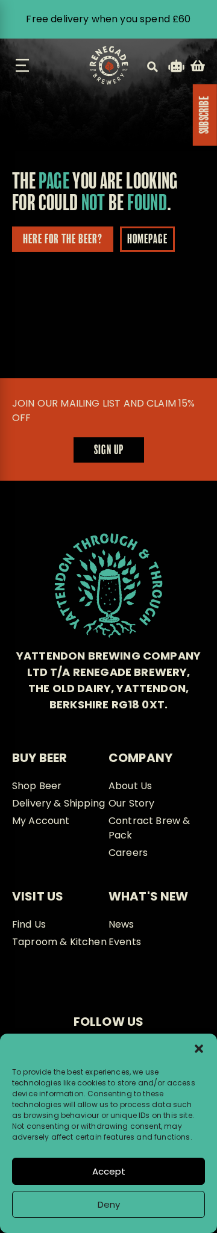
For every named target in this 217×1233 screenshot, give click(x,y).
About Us (130, 786)
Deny (109, 1204)
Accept (108, 1171)
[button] (199, 1049)
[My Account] (176, 67)
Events (124, 942)
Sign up (109, 451)
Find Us (29, 924)
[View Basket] (197, 68)
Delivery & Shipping (58, 803)
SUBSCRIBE (205, 115)
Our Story (131, 803)
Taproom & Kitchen (59, 942)
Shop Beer (36, 786)
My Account (41, 821)
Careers (128, 853)
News (121, 924)
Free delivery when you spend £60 (108, 19)
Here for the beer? (62, 240)
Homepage (147, 240)
